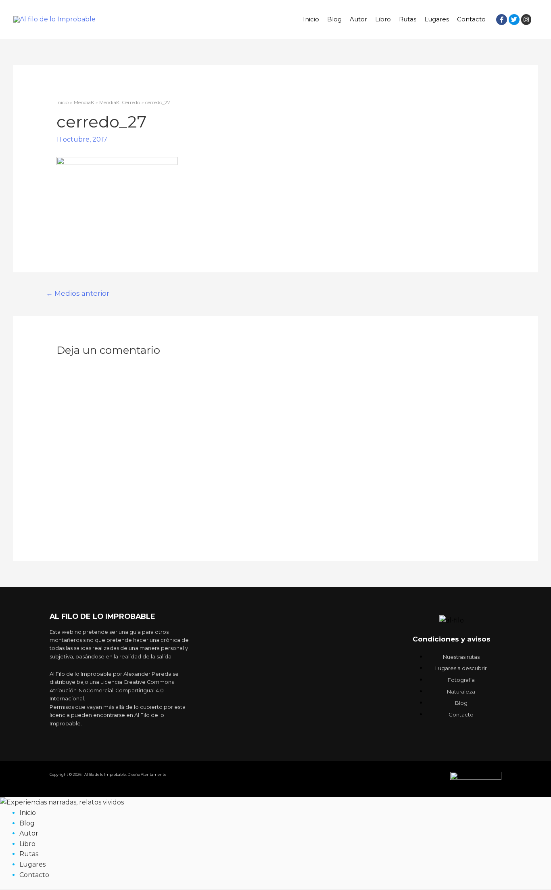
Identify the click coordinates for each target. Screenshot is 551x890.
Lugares (436, 19)
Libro (383, 19)
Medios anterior (77, 293)
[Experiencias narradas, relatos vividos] (62, 802)
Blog (334, 19)
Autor (358, 19)
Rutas (407, 19)
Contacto (471, 19)
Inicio (311, 19)
